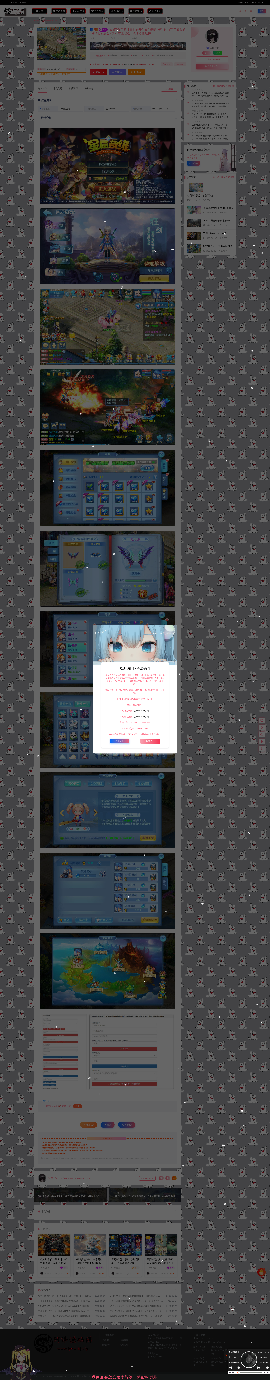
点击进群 (119, 740)
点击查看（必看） (142, 710)
